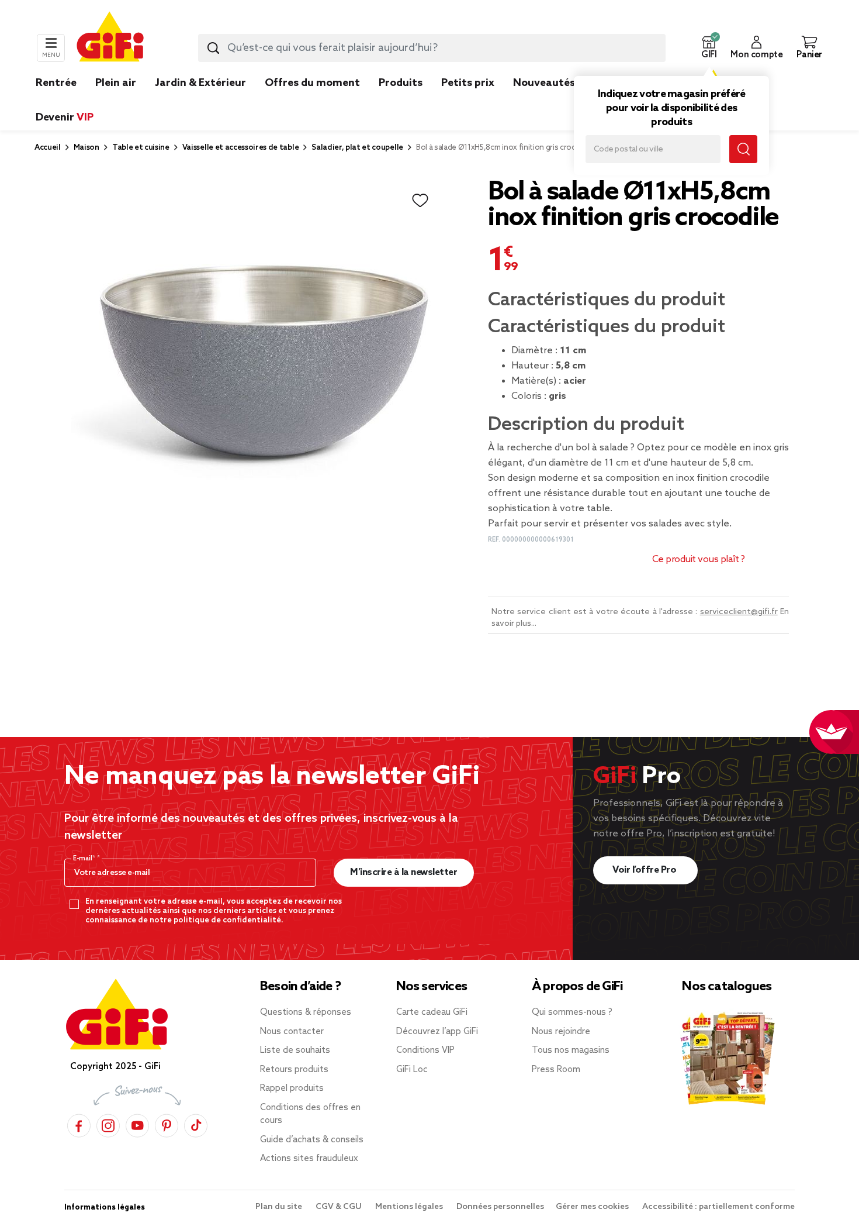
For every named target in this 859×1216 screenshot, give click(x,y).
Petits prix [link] (467, 83)
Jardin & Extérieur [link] (200, 83)
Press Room (556, 1070)
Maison (86, 147)
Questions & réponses (305, 1012)
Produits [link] (400, 83)
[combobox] (432, 48)
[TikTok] (195, 1124)
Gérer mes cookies (593, 1207)
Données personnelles (500, 1207)
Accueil (47, 147)
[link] (400, 100)
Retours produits (294, 1070)
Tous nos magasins (570, 1050)
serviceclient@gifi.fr (739, 612)
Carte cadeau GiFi (431, 1012)
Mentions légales (410, 1207)
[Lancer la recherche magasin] (743, 149)
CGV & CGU (339, 1207)
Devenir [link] (64, 117)
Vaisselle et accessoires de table (240, 147)
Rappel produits (292, 1088)
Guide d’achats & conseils (311, 1140)
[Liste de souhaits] (420, 200)
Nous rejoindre (561, 1031)
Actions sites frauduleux (309, 1158)
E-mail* (85, 859)
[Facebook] (79, 1124)
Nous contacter (292, 1031)
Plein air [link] (115, 83)
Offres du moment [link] (312, 83)
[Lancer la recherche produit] (213, 48)
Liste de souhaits (295, 1050)
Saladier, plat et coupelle (357, 147)
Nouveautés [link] (544, 83)
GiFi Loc (412, 1070)
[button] (708, 48)
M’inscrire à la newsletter (403, 872)
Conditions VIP (425, 1050)
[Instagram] (108, 1124)
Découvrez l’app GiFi (437, 1031)
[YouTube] (137, 1124)
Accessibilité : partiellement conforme (718, 1207)
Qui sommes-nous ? (572, 1012)
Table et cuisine (140, 147)
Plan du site (279, 1207)
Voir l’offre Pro (645, 870)
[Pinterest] (166, 1124)
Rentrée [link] (56, 83)
